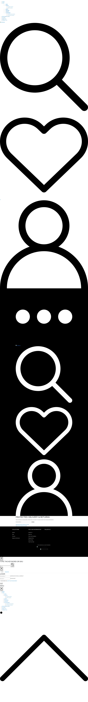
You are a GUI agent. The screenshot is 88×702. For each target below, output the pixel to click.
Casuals (7, 11)
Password (13, 578)
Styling (3, 17)
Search (12, 566)
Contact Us (4, 20)
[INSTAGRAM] (48, 533)
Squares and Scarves (11, 14)
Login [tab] (2, 572)
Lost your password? (12, 580)
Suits (7, 4)
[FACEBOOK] (46, 533)
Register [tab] (7, 572)
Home (3, 1)
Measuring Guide (6, 16)
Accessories (8, 12)
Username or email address (17, 576)
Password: (18, 522)
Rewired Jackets (10, 6)
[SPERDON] (18, 345)
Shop (3, 3)
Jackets (7, 5)
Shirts (7, 9)
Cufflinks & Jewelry (11, 15)
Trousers (7, 10)
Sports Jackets (8, 597)
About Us (4, 19)
